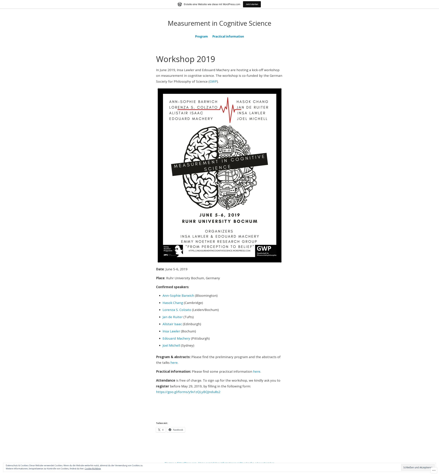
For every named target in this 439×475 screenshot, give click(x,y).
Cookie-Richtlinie (93, 468)
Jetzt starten (252, 4)
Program (201, 36)
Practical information (228, 36)
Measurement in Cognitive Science (219, 23)
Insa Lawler (171, 331)
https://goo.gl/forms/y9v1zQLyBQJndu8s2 (188, 392)
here (174, 362)
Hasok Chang (173, 302)
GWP (213, 81)
